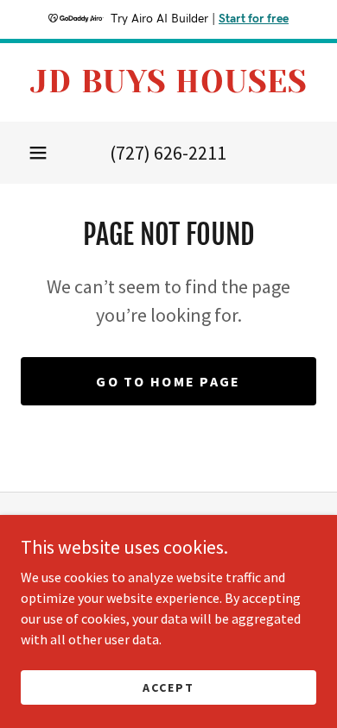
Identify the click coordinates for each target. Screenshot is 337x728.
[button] (38, 152)
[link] (168, 82)
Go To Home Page (168, 381)
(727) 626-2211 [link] (168, 153)
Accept (168, 686)
